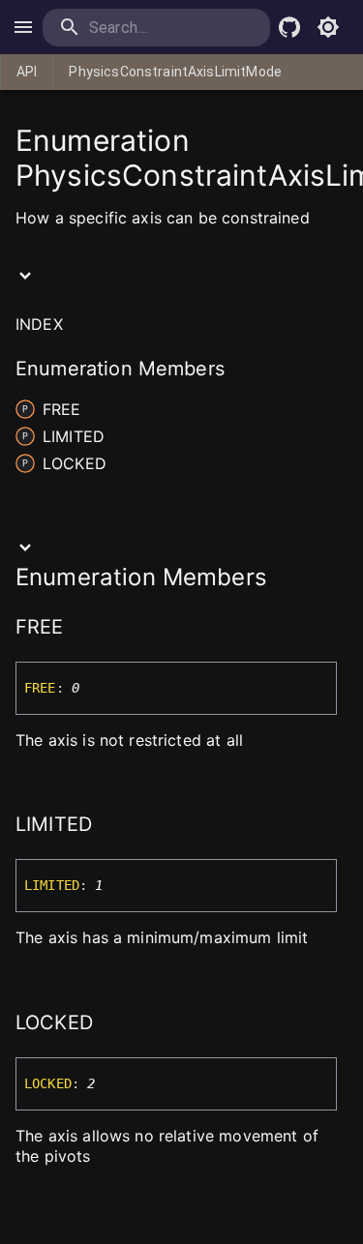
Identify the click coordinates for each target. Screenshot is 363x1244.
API (26, 71)
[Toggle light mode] (328, 27)
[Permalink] (76, 629)
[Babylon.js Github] (289, 27)
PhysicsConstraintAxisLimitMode (175, 71)
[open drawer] (23, 27)
